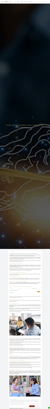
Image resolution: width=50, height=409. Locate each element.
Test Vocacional (39, 1)
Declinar (37, 406)
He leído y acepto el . (14, 290)
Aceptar (32, 406)
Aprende (22, 1)
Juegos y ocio (35, 1)
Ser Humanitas (30, 1)
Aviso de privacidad (16, 290)
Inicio (15, 1)
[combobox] (33, 288)
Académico (18, 1)
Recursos (26, 1)
